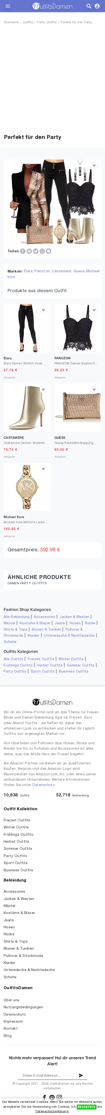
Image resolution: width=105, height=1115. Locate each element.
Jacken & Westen (74, 617)
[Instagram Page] (59, 1097)
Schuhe (10, 642)
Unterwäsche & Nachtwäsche (69, 635)
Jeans (60, 623)
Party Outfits (46, 22)
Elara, (29, 271)
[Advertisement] (52, 80)
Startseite (11, 22)
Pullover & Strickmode (23, 956)
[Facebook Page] (45, 1097)
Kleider (34, 635)
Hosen (75, 623)
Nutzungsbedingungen (23, 1007)
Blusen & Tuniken (46, 629)
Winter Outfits (71, 659)
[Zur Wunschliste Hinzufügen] (94, 165)
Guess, (79, 271)
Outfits (28, 22)
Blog (8, 1036)
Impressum (13, 1021)
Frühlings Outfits (18, 665)
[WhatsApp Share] (43, 251)
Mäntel (9, 623)
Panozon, (43, 271)
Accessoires (44, 617)
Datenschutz (43, 785)
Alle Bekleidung (17, 617)
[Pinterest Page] (52, 1097)
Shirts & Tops (15, 629)
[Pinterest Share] (30, 251)
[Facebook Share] (23, 251)
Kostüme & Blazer (35, 623)
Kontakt (11, 1028)
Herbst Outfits (50, 665)
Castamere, (62, 271)
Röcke (90, 623)
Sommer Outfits (81, 665)
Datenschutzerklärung (52, 1111)
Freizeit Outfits (41, 659)
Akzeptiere (86, 1107)
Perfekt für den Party (76, 22)
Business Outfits (73, 671)
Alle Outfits (13, 659)
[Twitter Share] (36, 251)
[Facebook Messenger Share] (48, 251)
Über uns (12, 1000)
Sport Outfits (42, 671)
